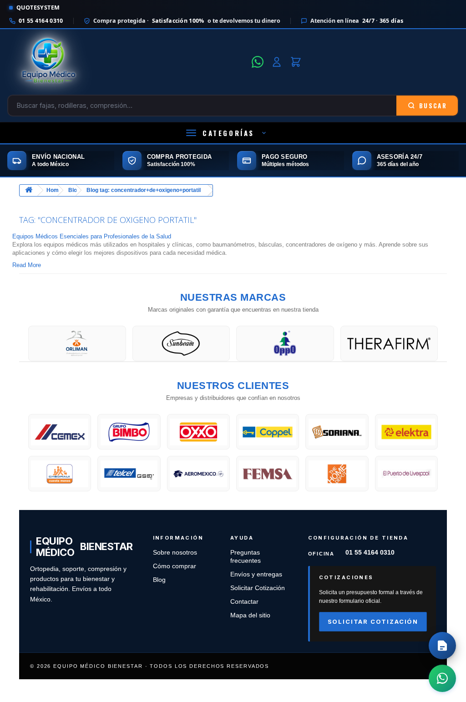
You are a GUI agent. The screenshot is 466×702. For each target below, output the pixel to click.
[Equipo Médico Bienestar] (126, 62)
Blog (159, 579)
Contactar (244, 601)
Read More (26, 265)
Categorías (228, 133)
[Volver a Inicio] (28, 190)
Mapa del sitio (250, 615)
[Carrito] (296, 62)
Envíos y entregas (256, 574)
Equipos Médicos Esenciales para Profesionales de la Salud (91, 236)
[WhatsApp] (257, 62)
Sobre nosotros (175, 552)
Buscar (433, 105)
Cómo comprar (174, 566)
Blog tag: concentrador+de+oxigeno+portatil (143, 190)
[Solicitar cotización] (442, 645)
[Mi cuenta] (277, 62)
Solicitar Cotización (257, 588)
